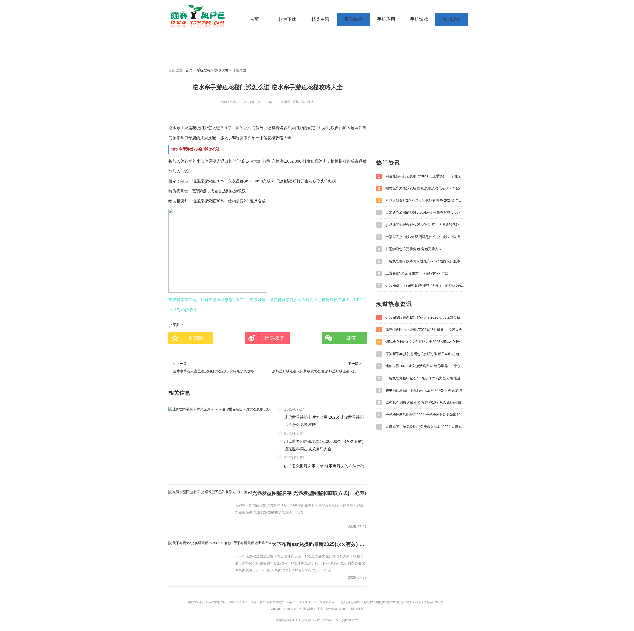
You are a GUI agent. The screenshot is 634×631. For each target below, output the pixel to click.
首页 (254, 19)
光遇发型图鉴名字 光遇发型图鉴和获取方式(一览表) (309, 493)
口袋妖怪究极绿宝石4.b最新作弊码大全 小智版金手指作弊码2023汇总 (422, 378)
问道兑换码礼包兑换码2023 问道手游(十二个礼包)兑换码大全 (422, 176)
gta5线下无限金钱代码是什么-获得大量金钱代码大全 (422, 225)
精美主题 (320, 19)
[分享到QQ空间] (190, 338)
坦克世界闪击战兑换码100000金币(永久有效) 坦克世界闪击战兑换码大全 (323, 445)
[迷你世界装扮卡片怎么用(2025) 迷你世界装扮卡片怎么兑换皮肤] (219, 409)
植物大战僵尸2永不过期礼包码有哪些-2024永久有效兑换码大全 (422, 200)
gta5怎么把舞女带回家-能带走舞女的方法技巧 (324, 466)
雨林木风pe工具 (199, 16)
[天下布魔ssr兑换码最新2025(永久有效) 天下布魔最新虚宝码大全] (220, 543)
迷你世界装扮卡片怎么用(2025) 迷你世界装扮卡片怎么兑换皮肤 (324, 421)
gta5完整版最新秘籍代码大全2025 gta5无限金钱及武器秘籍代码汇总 (422, 317)
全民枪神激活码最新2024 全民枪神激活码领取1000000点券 (422, 415)
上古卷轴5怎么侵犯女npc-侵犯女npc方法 (413, 273)
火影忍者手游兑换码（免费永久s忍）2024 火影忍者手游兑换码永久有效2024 (422, 427)
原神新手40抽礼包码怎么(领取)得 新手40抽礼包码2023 (422, 354)
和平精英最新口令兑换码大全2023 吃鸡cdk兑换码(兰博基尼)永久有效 (422, 390)
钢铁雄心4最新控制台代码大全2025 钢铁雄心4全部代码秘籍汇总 (422, 342)
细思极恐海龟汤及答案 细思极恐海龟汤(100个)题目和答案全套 (422, 188)
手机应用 (386, 19)
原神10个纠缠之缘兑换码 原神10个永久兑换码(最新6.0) (422, 402)
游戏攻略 (452, 19)
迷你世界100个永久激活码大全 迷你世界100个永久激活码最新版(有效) (422, 366)
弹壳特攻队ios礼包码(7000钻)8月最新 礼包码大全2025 (422, 330)
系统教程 (353, 19)
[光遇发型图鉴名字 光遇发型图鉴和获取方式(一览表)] (210, 492)
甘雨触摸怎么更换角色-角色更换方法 (410, 249)
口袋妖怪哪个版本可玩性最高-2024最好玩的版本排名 (422, 261)
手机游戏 (419, 19)
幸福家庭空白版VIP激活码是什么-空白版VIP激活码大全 (422, 237)
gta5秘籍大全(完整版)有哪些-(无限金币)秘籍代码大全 (422, 285)
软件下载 (287, 19)
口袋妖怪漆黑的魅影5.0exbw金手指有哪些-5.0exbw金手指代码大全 (422, 212)
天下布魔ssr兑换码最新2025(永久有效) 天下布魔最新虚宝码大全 (319, 544)
